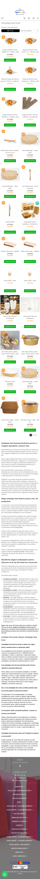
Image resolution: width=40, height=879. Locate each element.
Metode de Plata (19, 794)
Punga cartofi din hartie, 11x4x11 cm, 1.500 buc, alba (30, 51)
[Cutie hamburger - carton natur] (30, 139)
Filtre (11, 31)
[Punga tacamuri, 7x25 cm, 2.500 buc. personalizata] (30, 103)
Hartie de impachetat (19, 848)
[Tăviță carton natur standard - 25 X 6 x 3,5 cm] (10, 139)
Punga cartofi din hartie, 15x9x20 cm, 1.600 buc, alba (10, 116)
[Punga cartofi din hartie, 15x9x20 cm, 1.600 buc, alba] (10, 103)
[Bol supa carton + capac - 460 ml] (30, 406)
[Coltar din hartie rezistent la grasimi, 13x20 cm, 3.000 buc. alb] (10, 70)
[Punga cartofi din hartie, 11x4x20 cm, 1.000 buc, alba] (30, 70)
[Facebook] (20, 766)
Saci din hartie (19, 814)
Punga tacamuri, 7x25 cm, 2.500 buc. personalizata (30, 116)
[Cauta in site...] (38, 18)
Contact (19, 825)
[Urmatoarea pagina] (36, 435)
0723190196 (21, 775)
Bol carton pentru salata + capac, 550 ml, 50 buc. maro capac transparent (10, 353)
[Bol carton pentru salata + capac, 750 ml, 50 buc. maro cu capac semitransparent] (30, 340)
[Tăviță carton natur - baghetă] (10, 242)
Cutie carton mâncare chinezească (10, 317)
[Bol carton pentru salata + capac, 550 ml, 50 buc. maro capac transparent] (10, 340)
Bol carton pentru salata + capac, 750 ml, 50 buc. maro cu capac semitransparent (30, 353)
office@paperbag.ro (21, 780)
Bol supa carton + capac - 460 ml (30, 421)
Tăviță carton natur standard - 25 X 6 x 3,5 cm (10, 151)
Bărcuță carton (10, 381)
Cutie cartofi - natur (10, 280)
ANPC (19, 802)
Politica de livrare (19, 829)
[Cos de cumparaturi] (34, 18)
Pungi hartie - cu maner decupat (19, 810)
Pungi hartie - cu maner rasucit (19, 837)
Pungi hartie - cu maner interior (19, 841)
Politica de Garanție (19, 833)
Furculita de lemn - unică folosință (30, 187)
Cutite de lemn (10, 222)
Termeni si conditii (19, 821)
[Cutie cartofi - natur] (10, 272)
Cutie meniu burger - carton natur (10, 421)
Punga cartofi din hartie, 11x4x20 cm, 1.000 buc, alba (30, 80)
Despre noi (19, 787)
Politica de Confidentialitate (19, 790)
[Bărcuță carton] (10, 373)
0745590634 (21, 778)
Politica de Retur (19, 798)
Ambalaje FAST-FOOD (19, 817)
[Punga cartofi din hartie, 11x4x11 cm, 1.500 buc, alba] (30, 41)
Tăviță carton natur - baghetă (10, 251)
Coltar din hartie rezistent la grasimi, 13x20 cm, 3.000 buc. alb (10, 80)
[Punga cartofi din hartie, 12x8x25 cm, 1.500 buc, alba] (10, 41)
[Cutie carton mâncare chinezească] (10, 304)
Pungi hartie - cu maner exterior (19, 806)
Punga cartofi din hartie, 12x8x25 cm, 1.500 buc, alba (10, 51)
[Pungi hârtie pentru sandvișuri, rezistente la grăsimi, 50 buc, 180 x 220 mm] (30, 210)
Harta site (19, 852)
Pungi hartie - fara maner (19, 844)
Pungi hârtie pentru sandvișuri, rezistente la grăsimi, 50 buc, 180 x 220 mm (30, 223)
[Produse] (2, 18)
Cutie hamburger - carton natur (30, 151)
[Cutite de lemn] (10, 210)
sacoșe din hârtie (18, 551)
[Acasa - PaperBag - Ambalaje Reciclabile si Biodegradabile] (20, 11)
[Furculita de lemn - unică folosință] (30, 174)
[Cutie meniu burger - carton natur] (10, 407)
